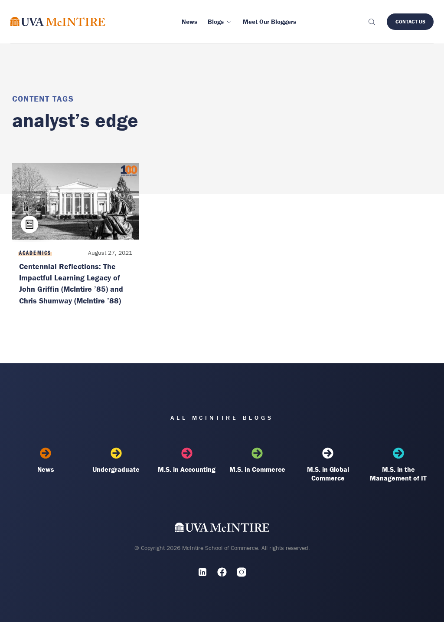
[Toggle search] (371, 21)
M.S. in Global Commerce (328, 473)
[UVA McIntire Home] (222, 529)
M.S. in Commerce (257, 469)
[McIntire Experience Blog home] (57, 21)
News (45, 469)
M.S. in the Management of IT (398, 473)
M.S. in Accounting (186, 469)
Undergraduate (116, 469)
